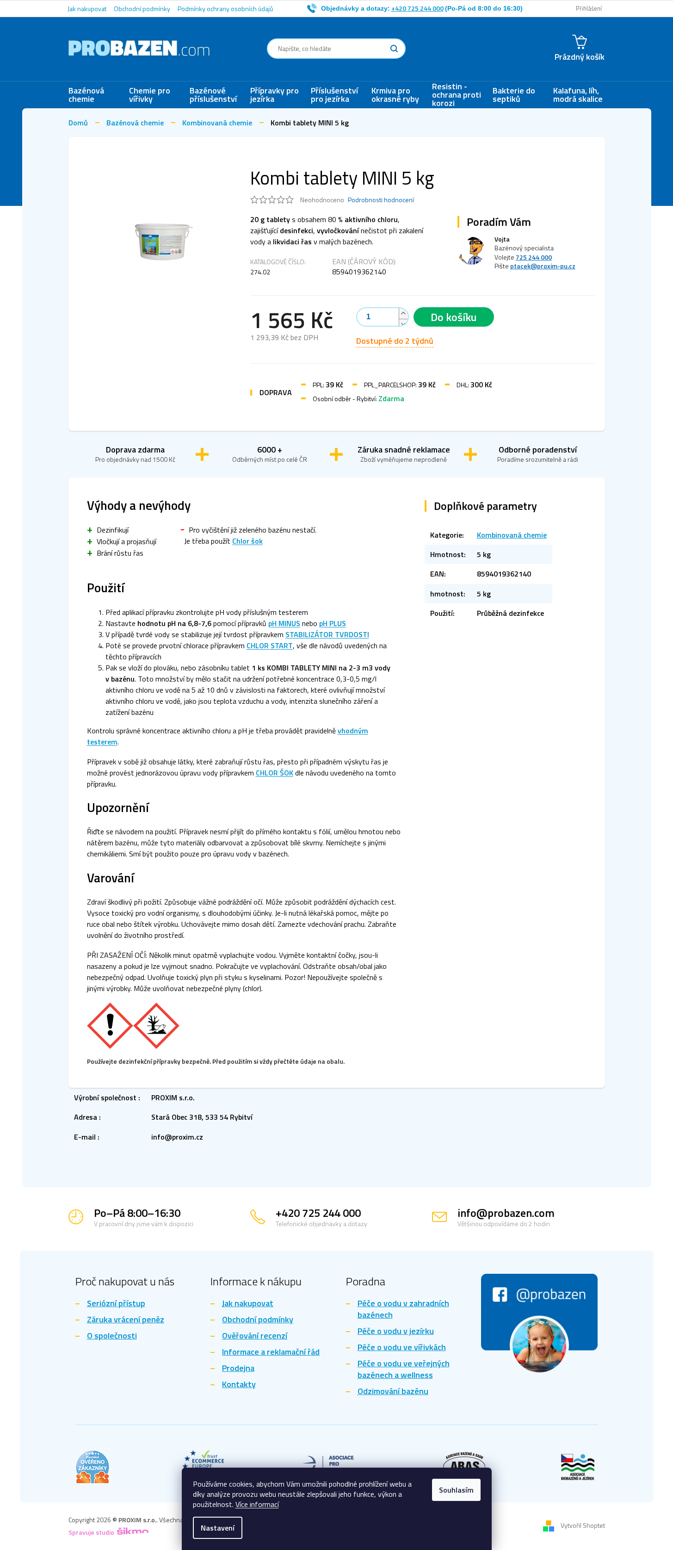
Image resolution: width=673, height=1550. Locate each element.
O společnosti (112, 1336)
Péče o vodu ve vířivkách (402, 1347)
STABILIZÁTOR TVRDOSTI (327, 634)
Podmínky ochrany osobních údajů (225, 8)
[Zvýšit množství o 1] (403, 313)
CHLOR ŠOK (274, 772)
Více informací (257, 1504)
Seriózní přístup (116, 1303)
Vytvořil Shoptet (583, 1525)
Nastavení (218, 1527)
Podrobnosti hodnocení (381, 200)
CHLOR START (270, 645)
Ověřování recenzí (254, 1336)
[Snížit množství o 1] (403, 324)
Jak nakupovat (87, 8)
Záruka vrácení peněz (125, 1320)
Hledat (394, 48)
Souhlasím (456, 1489)
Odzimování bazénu (393, 1391)
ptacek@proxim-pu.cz (542, 266)
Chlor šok (247, 540)
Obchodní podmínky (142, 8)
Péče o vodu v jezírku (396, 1331)
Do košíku (454, 317)
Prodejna (238, 1368)
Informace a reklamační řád (271, 1352)
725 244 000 (534, 257)
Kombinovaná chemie (512, 534)
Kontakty (239, 1384)
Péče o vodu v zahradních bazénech (403, 1309)
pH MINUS (284, 623)
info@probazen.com (506, 1212)
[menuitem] (94, 94)
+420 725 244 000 (318, 1212)
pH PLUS (332, 623)
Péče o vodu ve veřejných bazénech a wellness (404, 1369)
